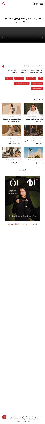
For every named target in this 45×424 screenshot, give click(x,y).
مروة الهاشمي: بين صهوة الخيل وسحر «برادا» (12, 121)
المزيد (22, 170)
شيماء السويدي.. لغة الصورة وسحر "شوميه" (13, 142)
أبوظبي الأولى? (31, 78)
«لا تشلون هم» (16, 163)
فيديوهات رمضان (37, 83)
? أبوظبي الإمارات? (37, 88)
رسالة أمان (39, 163)
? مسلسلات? (19, 78)
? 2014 (40, 78)
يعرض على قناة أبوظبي (21, 83)
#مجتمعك (40, 160)
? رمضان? (9, 78)
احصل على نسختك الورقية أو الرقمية (22, 224)
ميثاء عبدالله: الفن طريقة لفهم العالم (34, 121)
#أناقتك (41, 116)
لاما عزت (40, 66)
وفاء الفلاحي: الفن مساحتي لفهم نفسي (34, 142)
